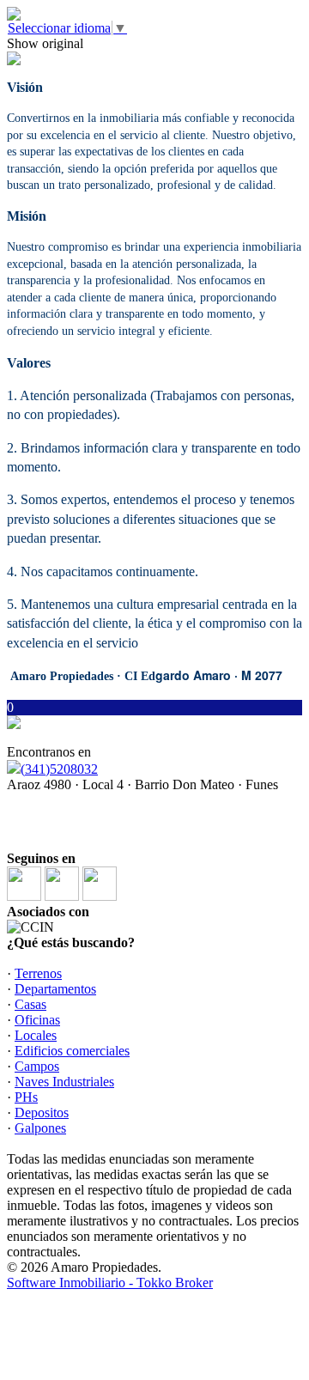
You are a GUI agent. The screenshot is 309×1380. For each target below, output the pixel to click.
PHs (26, 1097)
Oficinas (37, 1019)
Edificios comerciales (72, 1050)
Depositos (42, 1112)
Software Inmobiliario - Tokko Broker (110, 1282)
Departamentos (55, 989)
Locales (36, 1035)
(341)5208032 (59, 769)
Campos (37, 1066)
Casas (30, 1004)
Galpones (40, 1128)
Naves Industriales (64, 1081)
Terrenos (38, 973)
